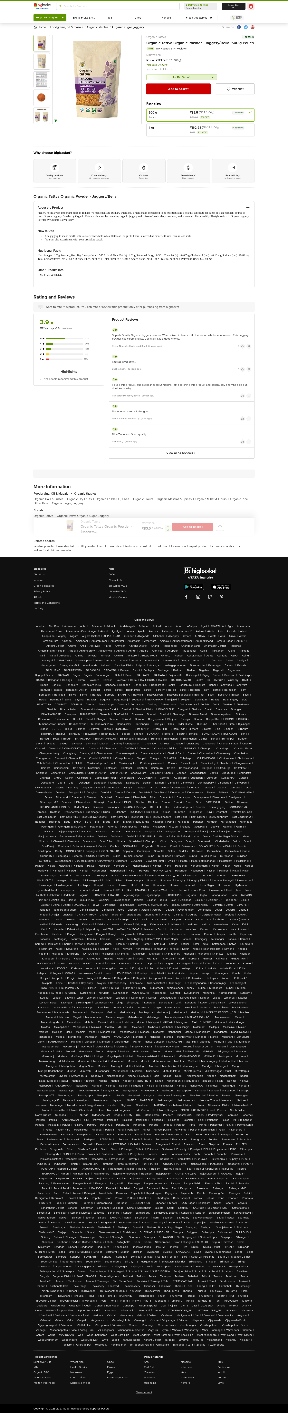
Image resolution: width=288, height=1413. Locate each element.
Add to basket (178, 89)
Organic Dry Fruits (80, 499)
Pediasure (224, 1367)
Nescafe (186, 1362)
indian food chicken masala (52, 550)
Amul (147, 1362)
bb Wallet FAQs (118, 585)
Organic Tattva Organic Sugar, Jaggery (83, 516)
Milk (36, 1367)
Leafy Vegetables (117, 1377)
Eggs (110, 1372)
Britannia (149, 1377)
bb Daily (38, 608)
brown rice (179, 546)
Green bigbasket (44, 585)
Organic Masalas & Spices (175, 499)
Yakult (221, 1372)
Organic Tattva (156, 37)
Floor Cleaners (42, 1377)
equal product (200, 546)
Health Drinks (78, 1367)
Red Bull (149, 1367)
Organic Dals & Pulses (49, 499)
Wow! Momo (188, 1377)
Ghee (110, 1362)
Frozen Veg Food (44, 1382)
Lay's (221, 1382)
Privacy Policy (42, 591)
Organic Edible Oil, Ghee (113, 499)
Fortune (222, 1377)
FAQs (112, 574)
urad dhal (162, 546)
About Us (39, 574)
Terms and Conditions (47, 602)
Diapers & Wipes (80, 1382)
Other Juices (78, 1377)
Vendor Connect (119, 597)
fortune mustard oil (139, 546)
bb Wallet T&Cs (118, 591)
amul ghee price (111, 546)
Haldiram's (150, 1382)
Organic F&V (41, 1372)
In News (38, 580)
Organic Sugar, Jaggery (68, 503)
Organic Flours (144, 499)
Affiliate (38, 597)
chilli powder (88, 546)
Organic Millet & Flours (212, 499)
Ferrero (185, 1382)
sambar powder (45, 546)
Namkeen (76, 1372)
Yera (183, 1372)
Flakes (111, 1367)
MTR (220, 1362)
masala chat (67, 546)
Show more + (144, 1392)
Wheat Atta (76, 1362)
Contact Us (115, 580)
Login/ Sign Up (233, 6)
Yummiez (149, 1372)
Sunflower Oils (42, 1362)
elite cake (186, 1367)
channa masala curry (227, 546)
